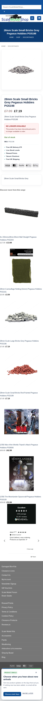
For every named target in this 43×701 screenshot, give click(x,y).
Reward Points (7, 603)
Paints (4, 640)
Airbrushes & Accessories (12, 648)
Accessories (6, 636)
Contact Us (6, 575)
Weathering (6, 644)
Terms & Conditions (9, 612)
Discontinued (28, 37)
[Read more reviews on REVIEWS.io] (21, 519)
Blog (3, 657)
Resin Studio (7, 596)
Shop (18, 37)
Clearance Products (9, 620)
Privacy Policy (7, 607)
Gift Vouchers (7, 588)
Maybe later (27, 693)
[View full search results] (4, 3)
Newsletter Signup (9, 584)
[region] (21, 540)
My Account (6, 579)
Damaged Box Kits (9, 566)
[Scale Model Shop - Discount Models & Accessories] (15, 18)
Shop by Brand (7, 653)
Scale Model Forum (9, 592)
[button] (32, 18)
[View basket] (39, 18)
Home (11, 37)
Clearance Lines (8, 571)
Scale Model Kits (8, 631)
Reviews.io (6, 625)
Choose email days (12, 694)
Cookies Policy (7, 616)
